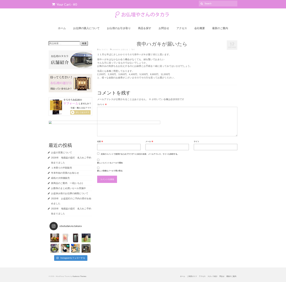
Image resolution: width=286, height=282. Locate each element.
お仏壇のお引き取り (119, 28)
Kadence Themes (79, 276)
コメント (102, 104)
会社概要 (199, 28)
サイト (196, 141)
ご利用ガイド (192, 276)
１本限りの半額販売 (61, 167)
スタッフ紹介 (212, 276)
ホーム (62, 28)
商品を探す (144, 28)
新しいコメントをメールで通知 (110, 163)
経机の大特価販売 (60, 178)
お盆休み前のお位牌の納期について (69, 193)
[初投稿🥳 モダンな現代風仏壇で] (86, 248)
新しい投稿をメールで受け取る (110, 171)
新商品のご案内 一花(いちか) (67, 183)
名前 (100, 141)
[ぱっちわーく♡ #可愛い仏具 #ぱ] (75, 248)
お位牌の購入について (86, 28)
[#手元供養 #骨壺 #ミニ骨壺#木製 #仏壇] (75, 238)
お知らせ (124, 49)
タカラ (104, 49)
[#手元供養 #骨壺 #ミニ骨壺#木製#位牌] (65, 238)
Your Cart (66, 4)
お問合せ (164, 28)
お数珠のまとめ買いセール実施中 (68, 188)
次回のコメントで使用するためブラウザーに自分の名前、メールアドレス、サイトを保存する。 (140, 154)
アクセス (181, 28)
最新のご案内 (220, 28)
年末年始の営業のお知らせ (65, 173)
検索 (84, 43)
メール (149, 141)
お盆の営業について (61, 152)
